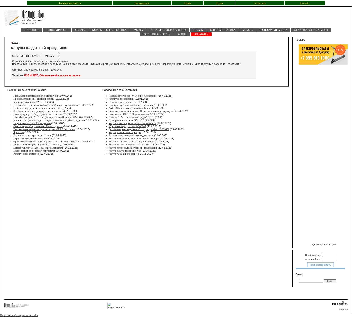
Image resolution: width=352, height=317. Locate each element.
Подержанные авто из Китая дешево (32, 123)
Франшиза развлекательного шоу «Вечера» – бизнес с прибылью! (46, 141)
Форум (219, 3)
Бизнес (182, 34)
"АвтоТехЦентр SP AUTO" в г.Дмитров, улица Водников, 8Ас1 (46, 117)
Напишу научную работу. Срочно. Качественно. (37, 114)
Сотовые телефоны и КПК (168, 29)
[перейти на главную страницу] (26, 19)
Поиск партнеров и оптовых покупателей (34, 150)
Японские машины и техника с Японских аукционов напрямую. (141, 111)
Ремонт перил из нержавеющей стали (32, 135)
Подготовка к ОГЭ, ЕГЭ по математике (129, 114)
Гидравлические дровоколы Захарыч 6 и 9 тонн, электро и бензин (46, 105)
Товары (198, 29)
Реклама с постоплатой (120, 102)
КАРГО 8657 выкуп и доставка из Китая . (130, 108)
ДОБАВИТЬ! (201, 34)
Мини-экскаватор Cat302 (26, 102)
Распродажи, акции (273, 29)
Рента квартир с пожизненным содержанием (131, 135)
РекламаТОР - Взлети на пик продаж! (128, 117)
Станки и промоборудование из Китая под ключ (38, 126)
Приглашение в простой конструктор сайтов (131, 105)
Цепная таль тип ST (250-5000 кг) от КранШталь (38, 147)
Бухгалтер (18, 132)
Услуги (80, 29)
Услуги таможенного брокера (124, 153)
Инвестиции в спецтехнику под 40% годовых (36, 144)
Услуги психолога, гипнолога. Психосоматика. (132, 123)
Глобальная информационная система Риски (35, 95)
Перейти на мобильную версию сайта (19, 315)
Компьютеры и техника (109, 29)
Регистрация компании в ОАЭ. (124, 120)
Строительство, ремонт (311, 29)
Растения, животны (157, 34)
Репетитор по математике (26, 153)
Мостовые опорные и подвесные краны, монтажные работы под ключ (49, 120)
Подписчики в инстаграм (323, 244)
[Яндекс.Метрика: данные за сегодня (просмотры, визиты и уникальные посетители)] (116, 306)
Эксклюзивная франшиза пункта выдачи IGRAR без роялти (44, 129)
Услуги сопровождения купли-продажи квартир (133, 147)
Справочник (260, 3)
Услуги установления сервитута (125, 132)
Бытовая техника (223, 29)
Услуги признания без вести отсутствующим (131, 141)
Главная (15, 43)
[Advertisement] (323, 109)
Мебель (247, 29)
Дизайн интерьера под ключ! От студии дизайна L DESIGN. (139, 129)
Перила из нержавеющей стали (29, 138)
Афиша (187, 3)
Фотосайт (304, 3)
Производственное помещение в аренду (33, 98)
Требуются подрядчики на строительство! (34, 108)
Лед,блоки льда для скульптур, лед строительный (38, 111)
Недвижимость (142, 3)
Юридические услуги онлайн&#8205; (127, 126)
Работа (138, 29)
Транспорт (31, 29)
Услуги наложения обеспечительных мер (129, 144)
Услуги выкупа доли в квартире (125, 150)
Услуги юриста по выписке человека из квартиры (134, 138)
